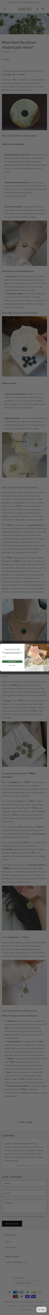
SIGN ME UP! (12, 661)
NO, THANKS (12, 665)
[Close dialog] (47, 645)
